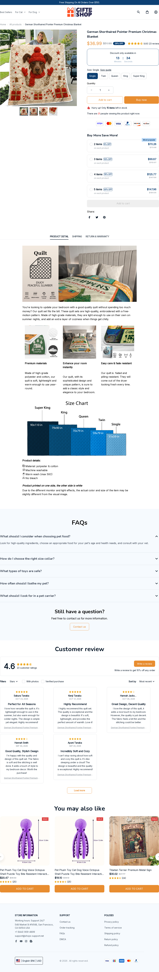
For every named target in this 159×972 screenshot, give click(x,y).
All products (15, 24)
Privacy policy (111, 921)
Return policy (111, 939)
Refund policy (111, 945)
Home (3, 24)
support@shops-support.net (29, 936)
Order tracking (67, 927)
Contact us (65, 921)
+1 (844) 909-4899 (25, 932)
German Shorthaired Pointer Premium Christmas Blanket (22, 727)
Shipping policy (112, 933)
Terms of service (113, 927)
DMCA (63, 939)
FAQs (62, 933)
